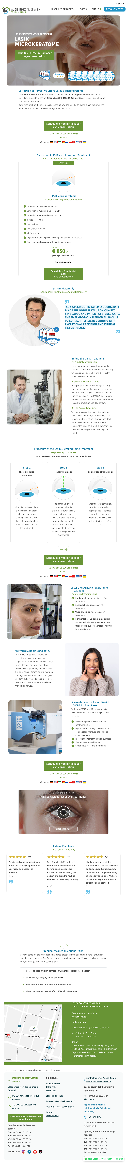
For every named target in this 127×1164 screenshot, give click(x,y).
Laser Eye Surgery (19, 1070)
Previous (61, 549)
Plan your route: (79, 1017)
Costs (83, 9)
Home (7, 1070)
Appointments (114, 9)
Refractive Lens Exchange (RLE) (60, 1101)
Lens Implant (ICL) (54, 1096)
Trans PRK (51, 1087)
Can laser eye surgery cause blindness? (45, 978)
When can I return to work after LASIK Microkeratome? (52, 991)
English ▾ (120, 3)
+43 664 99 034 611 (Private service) (64, 135)
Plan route (89, 1099)
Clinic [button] (95, 9)
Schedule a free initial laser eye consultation (35, 55)
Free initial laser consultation (60, 1107)
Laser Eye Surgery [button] (62, 9)
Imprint (49, 1112)
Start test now (63, 829)
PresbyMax (51, 1090)
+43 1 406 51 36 (94, 1117)
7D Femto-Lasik (53, 1083)
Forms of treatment (35, 1070)
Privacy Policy (52, 1115)
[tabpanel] (63, 812)
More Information (63, 262)
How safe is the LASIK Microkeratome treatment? (49, 984)
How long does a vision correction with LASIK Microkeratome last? (58, 971)
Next (66, 549)
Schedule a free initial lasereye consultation (63, 274)
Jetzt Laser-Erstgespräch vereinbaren (105, 1159)
